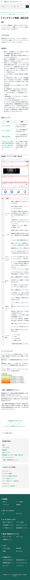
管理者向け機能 (12, 14)
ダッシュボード (6, 471)
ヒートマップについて (8, 457)
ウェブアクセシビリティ (21, 562)
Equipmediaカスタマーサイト (7, 12)
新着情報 (5, 499)
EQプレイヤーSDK (7, 536)
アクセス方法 (5, 447)
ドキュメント (5, 483)
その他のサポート (7, 557)
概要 (3, 445)
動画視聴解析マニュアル (21, 528)
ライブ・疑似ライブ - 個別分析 (10, 481)
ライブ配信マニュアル (8, 528)
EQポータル (19, 513)
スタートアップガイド (8, 511)
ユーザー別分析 (6, 125)
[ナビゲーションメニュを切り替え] (27, 2)
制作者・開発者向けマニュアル (11, 534)
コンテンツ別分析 (20, 14)
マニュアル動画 (19, 522)
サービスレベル (19, 565)
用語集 (4, 551)
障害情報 (18, 504)
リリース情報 (19, 502)
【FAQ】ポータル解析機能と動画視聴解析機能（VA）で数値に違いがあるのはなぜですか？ (8, 145)
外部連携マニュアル (7, 539)
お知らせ (5, 502)
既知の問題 (18, 548)
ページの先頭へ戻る (6, 433)
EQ (3, 513)
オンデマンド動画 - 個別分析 (9, 476)
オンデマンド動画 (7, 473)
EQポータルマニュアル (21, 525)
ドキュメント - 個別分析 (8, 486)
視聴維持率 (21, 245)
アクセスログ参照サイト (8, 560)
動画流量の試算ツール (21, 560)
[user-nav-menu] (1, 2)
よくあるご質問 (6, 548)
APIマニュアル (19, 536)
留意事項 (4, 450)
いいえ (18, 423)
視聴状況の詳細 (6, 136)
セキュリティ (6, 565)
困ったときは (19, 551)
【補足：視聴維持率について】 (10, 460)
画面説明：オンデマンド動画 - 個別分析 (12, 455)
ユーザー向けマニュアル (19, 12)
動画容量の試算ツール (8, 562)
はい (11, 423)
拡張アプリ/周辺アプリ (8, 522)
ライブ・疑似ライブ (7, 478)
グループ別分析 (6, 130)
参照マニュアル (6, 452)
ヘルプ (4, 545)
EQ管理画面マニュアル (8, 525)
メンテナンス (6, 504)
